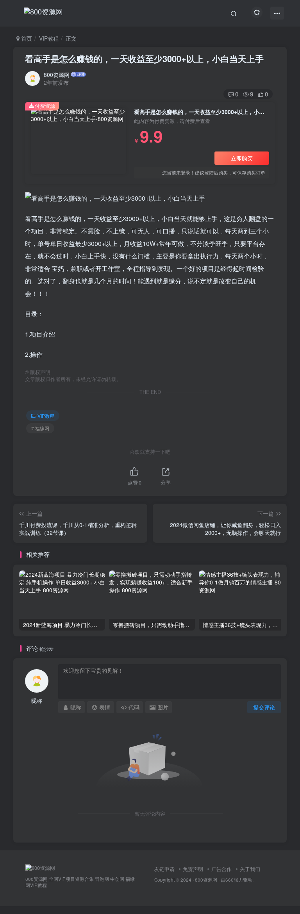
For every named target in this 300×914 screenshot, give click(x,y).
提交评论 (264, 707)
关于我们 (250, 869)
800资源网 (57, 74)
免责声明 (193, 869)
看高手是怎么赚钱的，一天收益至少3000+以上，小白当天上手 (144, 58)
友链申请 (164, 869)
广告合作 (221, 869)
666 (229, 880)
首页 (26, 38)
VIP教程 (49, 38)
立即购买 (242, 158)
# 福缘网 (40, 428)
